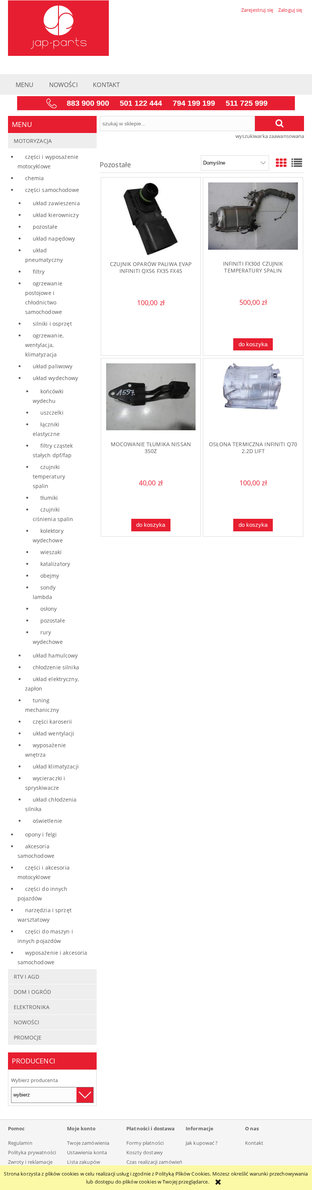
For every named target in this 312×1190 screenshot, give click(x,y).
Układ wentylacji (54, 733)
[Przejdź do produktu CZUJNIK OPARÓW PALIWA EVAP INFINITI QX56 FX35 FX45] (151, 218)
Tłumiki (49, 497)
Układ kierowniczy (56, 215)
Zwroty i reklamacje (30, 1161)
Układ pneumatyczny (44, 255)
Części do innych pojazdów (43, 893)
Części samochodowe (52, 189)
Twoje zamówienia (88, 1142)
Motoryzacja (33, 140)
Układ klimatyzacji (56, 766)
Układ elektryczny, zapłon (52, 683)
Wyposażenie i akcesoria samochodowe (53, 957)
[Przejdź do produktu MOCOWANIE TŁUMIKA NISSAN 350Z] (151, 399)
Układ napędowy (54, 238)
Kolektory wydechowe (48, 535)
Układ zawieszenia (56, 203)
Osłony (48, 608)
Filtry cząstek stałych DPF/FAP (53, 450)
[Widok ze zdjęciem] (281, 162)
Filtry (39, 271)
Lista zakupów (83, 1161)
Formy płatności (145, 1142)
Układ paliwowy (53, 366)
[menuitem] (24, 86)
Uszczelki (52, 412)
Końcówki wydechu (48, 396)
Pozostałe (45, 226)
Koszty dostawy (144, 1152)
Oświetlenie (47, 820)
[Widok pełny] (296, 162)
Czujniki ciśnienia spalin (53, 514)
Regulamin (20, 1142)
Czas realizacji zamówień (154, 1161)
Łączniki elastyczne (46, 429)
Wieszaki (51, 552)
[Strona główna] (58, 27)
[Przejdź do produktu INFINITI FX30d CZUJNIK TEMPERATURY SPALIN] (253, 218)
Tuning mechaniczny (42, 705)
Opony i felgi (41, 834)
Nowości (27, 1022)
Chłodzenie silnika (56, 667)
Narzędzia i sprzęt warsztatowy (45, 914)
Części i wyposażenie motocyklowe (48, 161)
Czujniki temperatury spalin (49, 476)
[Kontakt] (156, 102)
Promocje (28, 1037)
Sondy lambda (44, 592)
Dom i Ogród (32, 991)
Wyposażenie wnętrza (45, 750)
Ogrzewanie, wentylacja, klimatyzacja (44, 345)
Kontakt (254, 1142)
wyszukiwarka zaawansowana (270, 136)
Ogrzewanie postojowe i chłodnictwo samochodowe (43, 297)
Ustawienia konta (87, 1152)
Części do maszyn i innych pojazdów (45, 936)
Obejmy (49, 575)
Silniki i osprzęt (52, 323)
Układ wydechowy (55, 378)
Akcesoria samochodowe (36, 851)
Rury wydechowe (48, 637)
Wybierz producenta (34, 1080)
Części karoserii (52, 721)
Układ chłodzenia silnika (51, 804)
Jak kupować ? (202, 1142)
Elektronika (31, 1007)
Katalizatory (55, 563)
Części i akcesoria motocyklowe (44, 872)
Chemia (34, 178)
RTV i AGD (26, 976)
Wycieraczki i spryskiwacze (45, 783)
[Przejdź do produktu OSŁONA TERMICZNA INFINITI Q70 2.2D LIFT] (253, 399)
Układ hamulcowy (55, 655)
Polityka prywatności (32, 1152)
